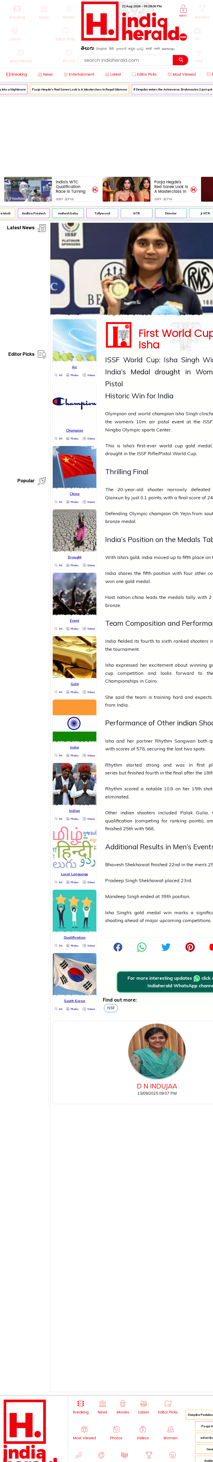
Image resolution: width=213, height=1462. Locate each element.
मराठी (149, 49)
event (178, 422)
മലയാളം (168, 49)
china (138, 597)
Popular (26, 481)
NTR (133, 213)
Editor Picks (21, 355)
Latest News (21, 228)
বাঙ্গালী (157, 49)
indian (187, 722)
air (152, 422)
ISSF (111, 1008)
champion (163, 414)
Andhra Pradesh (30, 213)
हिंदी (111, 49)
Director (167, 213)
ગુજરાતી (121, 49)
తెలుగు (87, 49)
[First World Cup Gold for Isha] (142, 950)
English (101, 49)
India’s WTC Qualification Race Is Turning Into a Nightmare (72, 186)
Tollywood (99, 213)
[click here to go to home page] (134, 39)
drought (167, 371)
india (147, 557)
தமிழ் (140, 49)
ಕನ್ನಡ (131, 49)
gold (190, 446)
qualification (118, 821)
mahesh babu (65, 213)
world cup (171, 446)
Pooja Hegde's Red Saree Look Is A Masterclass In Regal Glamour (76, 89)
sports (148, 430)
